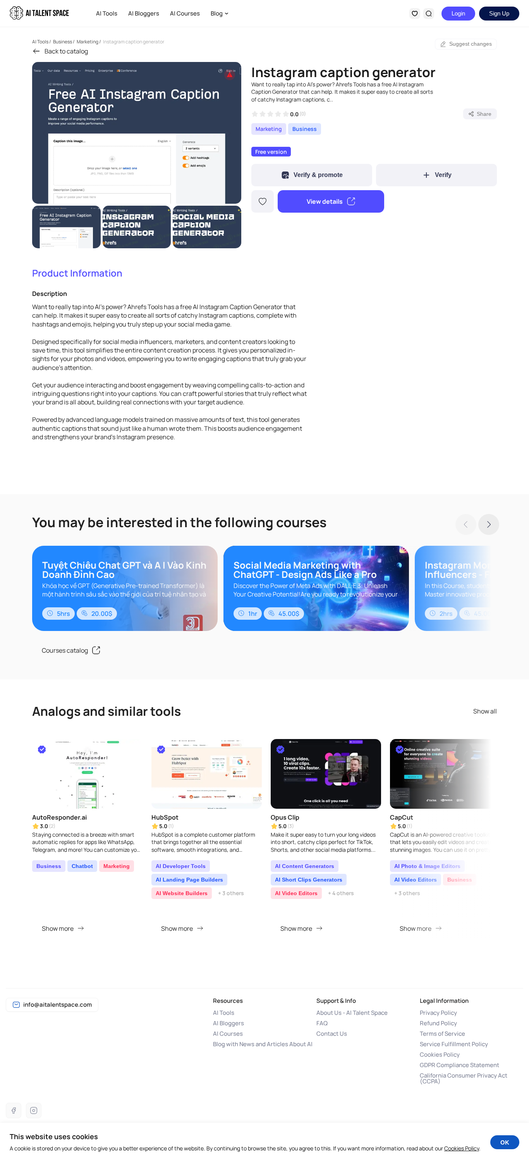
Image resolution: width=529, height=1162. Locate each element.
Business (304, 128)
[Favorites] (414, 13)
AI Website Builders (182, 893)
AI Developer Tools (181, 866)
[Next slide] (228, 132)
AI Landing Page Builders (189, 880)
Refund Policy (438, 1023)
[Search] (428, 13)
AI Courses (185, 13)
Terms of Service (442, 1034)
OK (504, 1142)
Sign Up (499, 13)
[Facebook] (13, 1110)
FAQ (322, 1023)
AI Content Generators (304, 866)
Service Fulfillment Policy (454, 1044)
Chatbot (82, 866)
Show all (485, 711)
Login (458, 13)
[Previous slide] (45, 132)
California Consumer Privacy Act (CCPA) (463, 1078)
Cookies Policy (440, 1054)
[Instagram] (33, 1110)
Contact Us (331, 1034)
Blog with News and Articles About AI (263, 1044)
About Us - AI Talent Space (352, 1013)
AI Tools (106, 13)
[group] (136, 133)
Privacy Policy (438, 1013)
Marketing (269, 128)
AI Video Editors (296, 893)
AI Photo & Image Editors (427, 866)
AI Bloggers (143, 13)
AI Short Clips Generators (308, 880)
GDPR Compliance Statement (459, 1065)
